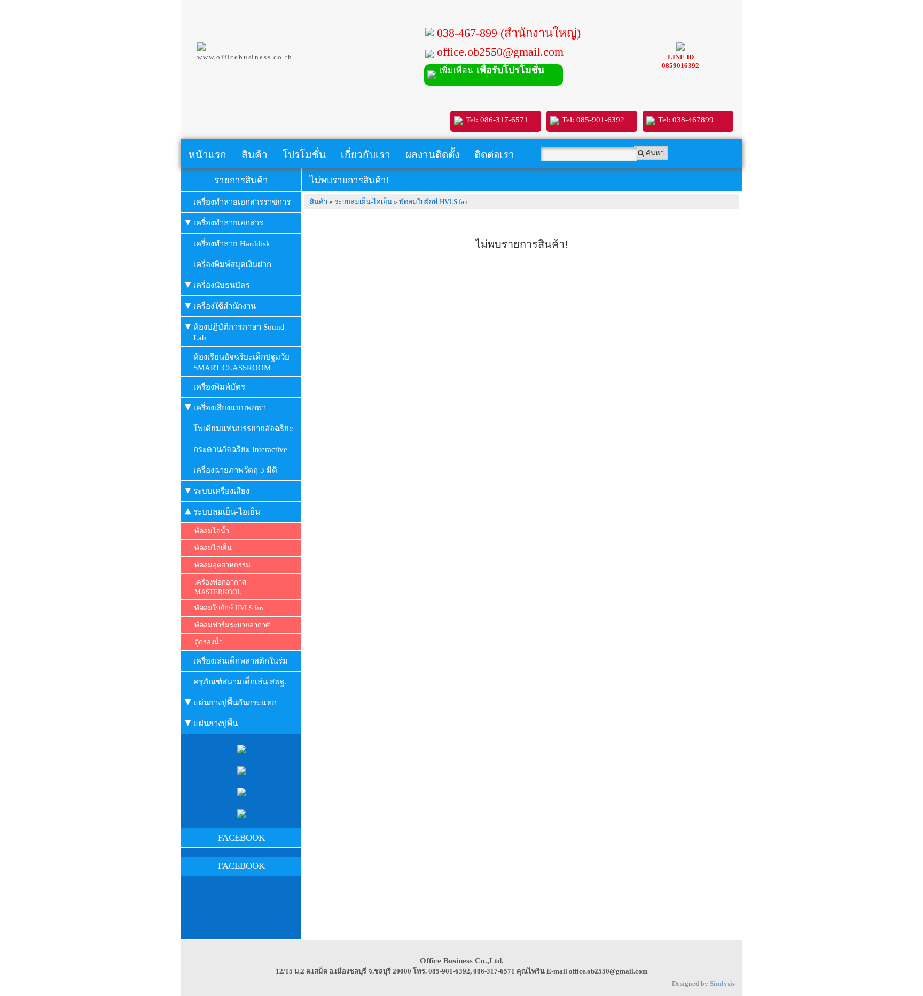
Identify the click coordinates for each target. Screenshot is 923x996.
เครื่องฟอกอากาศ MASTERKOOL (220, 587)
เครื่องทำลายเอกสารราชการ (242, 202)
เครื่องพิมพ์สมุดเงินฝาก (232, 264)
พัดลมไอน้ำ (211, 531)
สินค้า (254, 154)
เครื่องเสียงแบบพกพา (229, 407)
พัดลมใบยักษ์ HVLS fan (228, 608)
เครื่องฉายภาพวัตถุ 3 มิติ (235, 470)
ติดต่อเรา (494, 154)
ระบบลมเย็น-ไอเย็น (226, 512)
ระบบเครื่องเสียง (221, 491)
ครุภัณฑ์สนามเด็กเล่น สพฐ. (239, 682)
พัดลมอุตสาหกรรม (222, 565)
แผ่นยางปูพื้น (215, 723)
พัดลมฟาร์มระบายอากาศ (232, 625)
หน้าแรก (207, 154)
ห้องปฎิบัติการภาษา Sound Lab (239, 332)
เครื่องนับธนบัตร (221, 285)
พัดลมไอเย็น (213, 548)
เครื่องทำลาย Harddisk (231, 243)
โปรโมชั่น (304, 154)
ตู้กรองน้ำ (208, 642)
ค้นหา (654, 153)
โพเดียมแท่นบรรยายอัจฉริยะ (243, 428)
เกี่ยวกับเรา (365, 154)
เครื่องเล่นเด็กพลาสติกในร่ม (240, 661)
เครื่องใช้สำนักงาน (224, 306)
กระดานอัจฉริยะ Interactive (240, 449)
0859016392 (680, 65)
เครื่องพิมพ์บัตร (219, 387)
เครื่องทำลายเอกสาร (228, 223)
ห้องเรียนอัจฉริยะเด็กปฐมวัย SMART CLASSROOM (241, 362)
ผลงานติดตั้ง (432, 154)
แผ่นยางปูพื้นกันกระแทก (235, 702)
